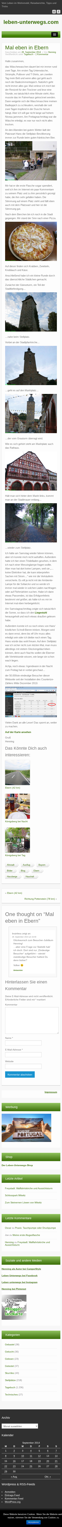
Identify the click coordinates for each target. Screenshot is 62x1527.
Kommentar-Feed (14, 1498)
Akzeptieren (33, 1522)
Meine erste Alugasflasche (26, 1235)
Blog (23, 871)
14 (56, 1456)
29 (5, 1471)
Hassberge (12, 876)
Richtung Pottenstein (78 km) (39, 898)
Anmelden (10, 1491)
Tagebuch (28, 54)
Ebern (36, 871)
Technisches (11, 1394)
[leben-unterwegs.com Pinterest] (54, 12)
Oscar (8, 1228)
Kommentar (11, 1004)
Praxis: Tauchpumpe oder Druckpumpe (35, 1228)
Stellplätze (10, 1380)
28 (56, 1466)
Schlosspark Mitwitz (15, 1195)
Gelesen (9, 1358)
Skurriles (9, 1373)
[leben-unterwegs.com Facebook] (58, 12)
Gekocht (9, 1351)
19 (39, 1461)
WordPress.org (13, 1501)
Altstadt (10, 865)
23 (14, 1466)
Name (9, 1038)
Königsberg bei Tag (15, 855)
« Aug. (14, 1476)
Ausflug (26, 865)
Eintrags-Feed (12, 1495)
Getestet (9, 1366)
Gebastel (9, 1344)
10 (22, 1456)
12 (39, 1456)
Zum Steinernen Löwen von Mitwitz (23, 1202)
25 (31, 1466)
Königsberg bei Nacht (16, 821)
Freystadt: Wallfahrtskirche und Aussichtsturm (29, 1188)
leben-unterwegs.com (31, 22)
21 (56, 1461)
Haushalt (30, 876)
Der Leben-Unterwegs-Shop (17, 1165)
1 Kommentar (41, 54)
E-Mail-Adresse (14, 1049)
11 (31, 1456)
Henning (52, 52)
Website (9, 1061)
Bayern (42, 865)
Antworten (18, 970)
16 (14, 1461)
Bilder (9, 871)
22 (5, 1466)
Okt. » (48, 1476)
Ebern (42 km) (12, 787)
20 (47, 1461)
